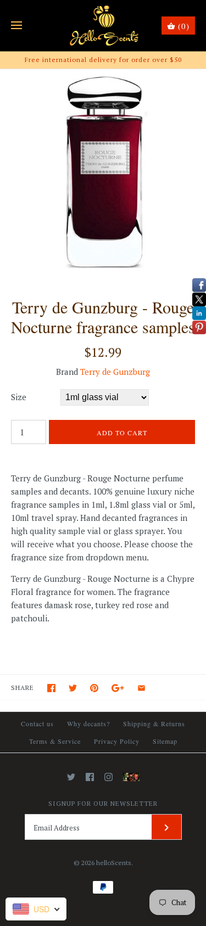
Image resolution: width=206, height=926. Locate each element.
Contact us (37, 723)
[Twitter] (71, 777)
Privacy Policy (117, 741)
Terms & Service (55, 741)
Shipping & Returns (154, 723)
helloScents (113, 862)
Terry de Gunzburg (115, 371)
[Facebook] (90, 777)
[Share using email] (141, 688)
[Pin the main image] (94, 688)
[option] (103, 172)
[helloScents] (103, 25)
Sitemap (165, 741)
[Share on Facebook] (51, 688)
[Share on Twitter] (73, 688)
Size (18, 396)
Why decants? (88, 723)
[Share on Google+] (118, 688)
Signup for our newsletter (103, 803)
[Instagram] (108, 777)
